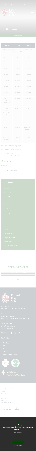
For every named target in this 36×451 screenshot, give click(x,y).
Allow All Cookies (18, 442)
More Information (18, 432)
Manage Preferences (18, 445)
